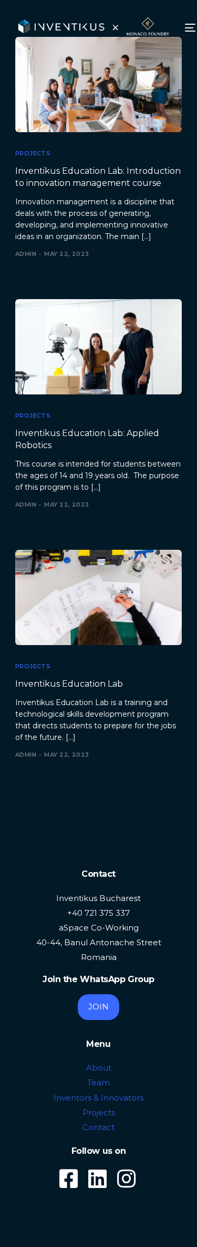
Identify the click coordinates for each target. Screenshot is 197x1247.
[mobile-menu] (189, 28)
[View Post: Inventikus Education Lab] (98, 597)
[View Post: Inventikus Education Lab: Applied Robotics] (98, 346)
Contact (98, 1127)
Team (98, 1082)
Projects (33, 153)
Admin (25, 254)
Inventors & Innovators (98, 1098)
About (98, 1068)
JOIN (98, 1007)
